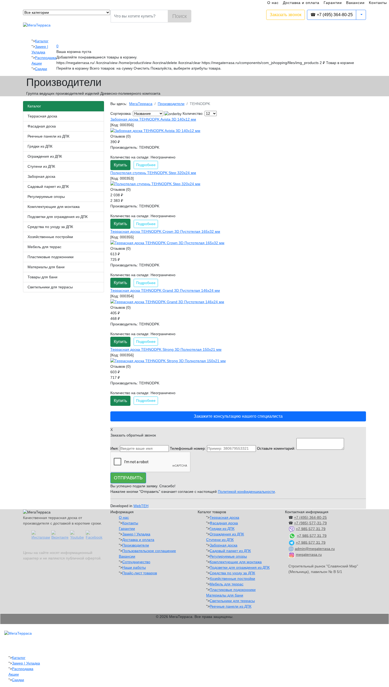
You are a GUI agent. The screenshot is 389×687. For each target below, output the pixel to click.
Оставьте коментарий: (276, 448)
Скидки (41, 69)
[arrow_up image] (173, 114)
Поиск (179, 16)
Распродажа (45, 58)
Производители (135, 545)
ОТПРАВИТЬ (128, 477)
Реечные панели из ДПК (48, 136)
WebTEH (140, 506)
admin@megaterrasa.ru (315, 549)
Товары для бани (42, 277)
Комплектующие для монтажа (54, 206)
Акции (36, 63)
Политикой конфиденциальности (246, 491)
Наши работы (134, 567)
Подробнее (146, 165)
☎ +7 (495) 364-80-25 (331, 14)
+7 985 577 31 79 (310, 528)
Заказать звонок (285, 14)
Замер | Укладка (136, 534)
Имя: (114, 448)
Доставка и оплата (301, 3)
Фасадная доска (42, 126)
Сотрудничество (136, 562)
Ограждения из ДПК (45, 156)
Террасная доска (42, 116)
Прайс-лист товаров (139, 573)
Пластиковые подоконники (51, 257)
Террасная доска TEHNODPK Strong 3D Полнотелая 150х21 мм (165, 349)
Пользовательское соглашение (149, 551)
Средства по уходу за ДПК (50, 227)
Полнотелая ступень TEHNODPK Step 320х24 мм (153, 173)
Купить (120, 165)
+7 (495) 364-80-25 (310, 517)
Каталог (41, 41)
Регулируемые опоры (46, 196)
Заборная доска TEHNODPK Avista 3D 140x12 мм (153, 119)
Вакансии (355, 3)
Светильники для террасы (50, 287)
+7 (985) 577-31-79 (310, 523)
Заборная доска (41, 176)
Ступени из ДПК (41, 166)
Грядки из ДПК (40, 146)
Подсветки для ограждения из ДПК (58, 217)
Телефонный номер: (188, 448)
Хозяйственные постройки (50, 237)
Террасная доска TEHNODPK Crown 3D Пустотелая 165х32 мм (165, 231)
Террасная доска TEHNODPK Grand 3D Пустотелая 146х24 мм (165, 290)
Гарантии (333, 3)
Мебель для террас (44, 247)
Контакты (378, 3)
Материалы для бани (46, 267)
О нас (273, 3)
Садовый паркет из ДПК (48, 186)
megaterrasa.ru (309, 554)
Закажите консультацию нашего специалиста (238, 416)
